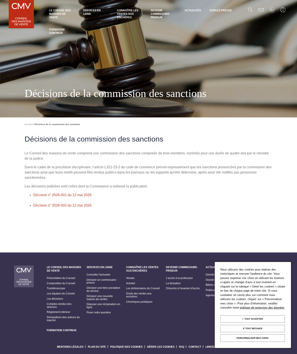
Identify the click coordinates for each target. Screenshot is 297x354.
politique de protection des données (262, 307)
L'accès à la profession (179, 278)
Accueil (28, 124)
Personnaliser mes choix (253, 338)
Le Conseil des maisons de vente (60, 14)
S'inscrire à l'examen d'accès (183, 288)
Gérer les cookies (161, 346)
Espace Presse (221, 10)
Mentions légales (70, 346)
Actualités (193, 10)
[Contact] (261, 10)
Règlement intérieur (58, 312)
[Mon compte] (283, 10)
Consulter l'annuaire (98, 274)
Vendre (130, 278)
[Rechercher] (250, 10)
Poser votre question (99, 312)
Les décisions (55, 298)
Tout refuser (253, 328)
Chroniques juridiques (139, 302)
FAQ (181, 346)
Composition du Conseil (61, 283)
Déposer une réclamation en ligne (103, 306)
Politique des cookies (126, 346)
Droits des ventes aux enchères (139, 295)
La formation (173, 283)
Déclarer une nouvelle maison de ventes (100, 298)
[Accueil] (21, 14)
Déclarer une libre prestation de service (103, 289)
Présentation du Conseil (61, 278)
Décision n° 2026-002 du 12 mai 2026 (62, 205)
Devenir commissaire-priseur (160, 14)
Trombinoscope (56, 288)
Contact (195, 346)
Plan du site (97, 346)
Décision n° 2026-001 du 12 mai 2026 (62, 195)
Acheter (130, 283)
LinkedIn (211, 346)
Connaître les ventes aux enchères (127, 14)
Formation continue (57, 31)
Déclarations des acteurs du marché (63, 319)
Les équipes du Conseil (61, 293)
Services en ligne (92, 12)
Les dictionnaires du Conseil (143, 288)
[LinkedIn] (272, 10)
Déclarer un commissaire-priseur (102, 281)
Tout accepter (253, 319)
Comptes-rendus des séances (59, 306)
